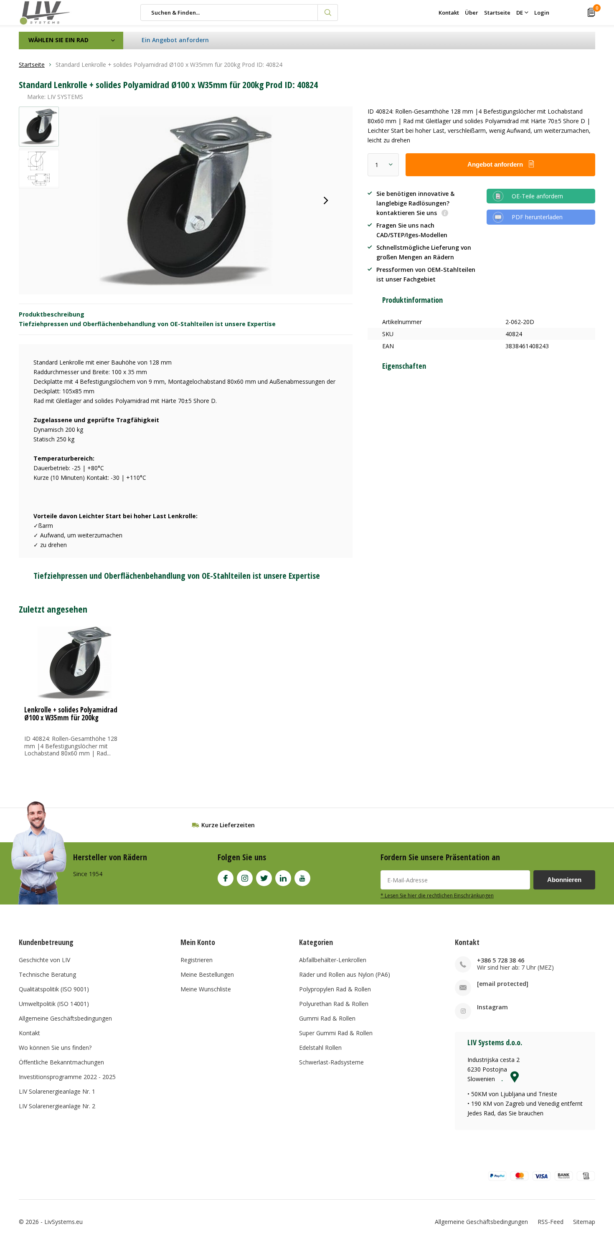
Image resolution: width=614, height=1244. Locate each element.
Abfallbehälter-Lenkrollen (332, 960)
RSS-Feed (550, 1222)
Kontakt (449, 12)
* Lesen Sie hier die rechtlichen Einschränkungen (437, 895)
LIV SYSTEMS (65, 97)
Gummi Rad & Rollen (327, 1018)
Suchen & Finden (328, 12)
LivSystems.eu (63, 1222)
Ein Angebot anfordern (175, 40)
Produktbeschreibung (51, 314)
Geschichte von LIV (44, 960)
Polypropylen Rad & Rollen (335, 989)
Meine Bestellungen (207, 974)
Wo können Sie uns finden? (55, 1047)
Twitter (264, 878)
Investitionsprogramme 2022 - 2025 (67, 1077)
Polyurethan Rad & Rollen (333, 1004)
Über (471, 12)
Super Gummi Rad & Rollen (336, 1033)
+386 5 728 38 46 (500, 960)
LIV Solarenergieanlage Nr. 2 (57, 1106)
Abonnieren (564, 879)
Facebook (225, 878)
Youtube (302, 878)
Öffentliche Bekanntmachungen (61, 1062)
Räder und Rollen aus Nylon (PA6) (344, 974)
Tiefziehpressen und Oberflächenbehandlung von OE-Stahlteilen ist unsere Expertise (147, 324)
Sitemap (584, 1222)
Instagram (245, 878)
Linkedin (283, 878)
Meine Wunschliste (205, 989)
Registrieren (196, 960)
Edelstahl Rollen (320, 1047)
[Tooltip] (444, 213)
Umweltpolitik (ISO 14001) (54, 1004)
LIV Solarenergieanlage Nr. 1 (57, 1091)
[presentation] (326, 200)
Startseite (497, 12)
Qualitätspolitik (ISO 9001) (54, 989)
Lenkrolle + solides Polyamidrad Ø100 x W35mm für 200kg (70, 713)
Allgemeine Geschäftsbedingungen (65, 1018)
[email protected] (502, 983)
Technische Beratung (47, 974)
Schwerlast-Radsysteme (331, 1062)
